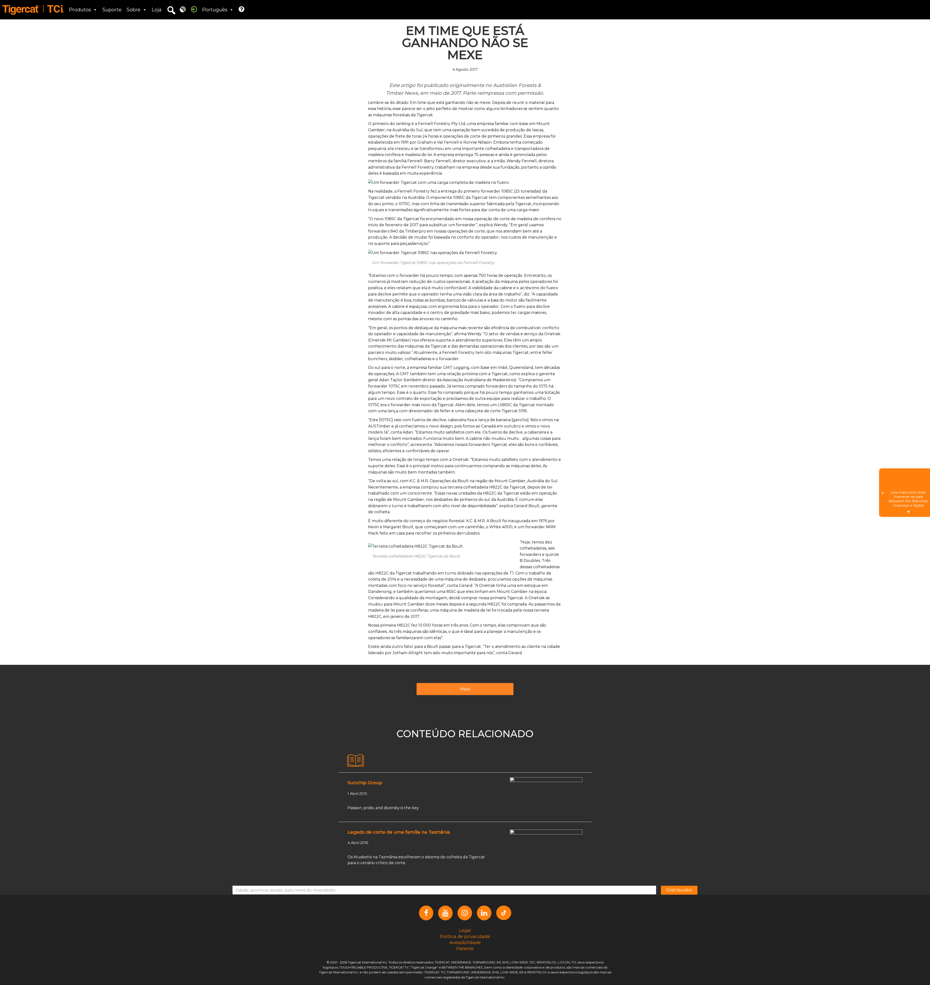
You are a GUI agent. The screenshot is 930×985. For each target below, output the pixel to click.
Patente (465, 948)
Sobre (133, 10)
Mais (465, 689)
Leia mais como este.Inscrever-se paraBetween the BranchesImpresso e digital (908, 499)
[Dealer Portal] (194, 9)
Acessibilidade (465, 942)
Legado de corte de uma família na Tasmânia (399, 832)
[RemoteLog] (182, 9)
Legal (465, 930)
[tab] (355, 760)
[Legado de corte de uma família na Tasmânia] (546, 849)
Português (214, 10)
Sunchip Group (365, 782)
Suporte (112, 10)
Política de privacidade (465, 936)
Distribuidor (679, 890)
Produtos (80, 10)
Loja (157, 10)
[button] (171, 10)
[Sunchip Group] (546, 796)
